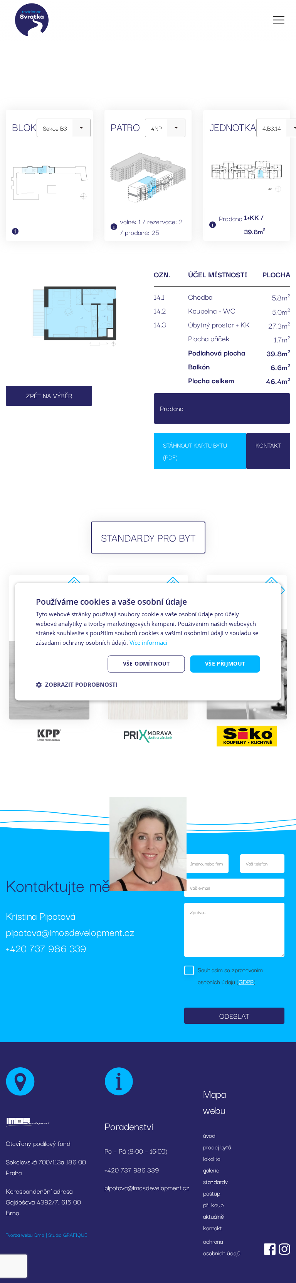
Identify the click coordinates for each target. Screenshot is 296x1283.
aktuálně (213, 1216)
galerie (211, 1169)
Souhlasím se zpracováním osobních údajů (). (230, 975)
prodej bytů (217, 1146)
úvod (209, 1135)
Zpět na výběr (49, 395)
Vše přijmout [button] (225, 663)
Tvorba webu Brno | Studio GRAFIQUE (46, 1234)
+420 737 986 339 (46, 948)
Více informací (148, 643)
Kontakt (268, 444)
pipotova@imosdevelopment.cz (70, 931)
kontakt (212, 1227)
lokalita (211, 1158)
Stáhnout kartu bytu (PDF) (195, 450)
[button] (77, 684)
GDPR (246, 981)
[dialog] (148, 641)
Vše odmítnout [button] (146, 663)
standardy (215, 1181)
